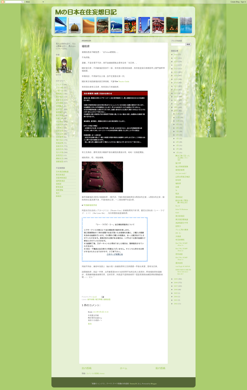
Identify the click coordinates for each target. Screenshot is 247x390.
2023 (176, 65)
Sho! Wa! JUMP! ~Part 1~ (181, 258)
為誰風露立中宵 (181, 223)
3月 (177, 145)
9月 (177, 124)
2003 (176, 300)
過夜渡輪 (59, 190)
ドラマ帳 (59, 87)
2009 (176, 279)
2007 (176, 286)
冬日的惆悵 (179, 240)
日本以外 (59, 124)
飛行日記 (59, 140)
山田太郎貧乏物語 (182, 177)
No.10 (177, 206)
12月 (178, 114)
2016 (176, 90)
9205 (177, 212)
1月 (177, 152)
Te (176, 190)
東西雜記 (59, 112)
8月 (177, 128)
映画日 (58, 196)
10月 (178, 121)
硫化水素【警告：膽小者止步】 (182, 201)
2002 (176, 303)
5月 (177, 138)
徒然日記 (59, 109)
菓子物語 (59, 97)
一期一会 (59, 90)
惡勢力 (178, 226)
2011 (176, 107)
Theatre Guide (123, 81)
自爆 (177, 187)
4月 (177, 142)
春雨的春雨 (179, 170)
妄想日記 (59, 155)
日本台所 (59, 134)
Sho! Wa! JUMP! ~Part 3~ (181, 244)
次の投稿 (86, 368)
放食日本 (59, 146)
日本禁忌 (59, 128)
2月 (177, 149)
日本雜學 (59, 137)
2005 (176, 293)
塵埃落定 (179, 197)
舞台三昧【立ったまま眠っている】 (182, 157)
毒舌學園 (99, 299)
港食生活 (59, 100)
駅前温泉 (59, 187)
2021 (176, 72)
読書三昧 (59, 118)
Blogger (153, 383)
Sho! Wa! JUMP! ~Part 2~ (181, 249)
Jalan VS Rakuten (181, 209)
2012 (176, 104)
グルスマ (59, 84)
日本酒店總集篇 (62, 171)
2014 (176, 97)
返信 (90, 324)
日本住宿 (59, 131)
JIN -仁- (178, 233)
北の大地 (59, 152)
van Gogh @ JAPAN (182, 266)
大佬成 (178, 236)
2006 (176, 289)
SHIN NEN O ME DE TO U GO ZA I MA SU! (183, 271)
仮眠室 (58, 184)
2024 (176, 61)
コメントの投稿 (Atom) (95, 373)
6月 (177, 135)
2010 (176, 111)
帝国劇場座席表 (90, 205)
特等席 (178, 180)
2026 (176, 54)
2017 (176, 86)
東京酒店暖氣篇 (181, 219)
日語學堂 (59, 121)
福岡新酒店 (60, 181)
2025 (176, 58)
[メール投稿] (102, 297)
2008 (176, 282)
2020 (176, 75)
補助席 (178, 183)
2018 (176, 82)
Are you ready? (180, 173)
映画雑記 (59, 94)
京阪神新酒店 (61, 178)
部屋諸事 (59, 143)
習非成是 (179, 254)
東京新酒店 (60, 175)
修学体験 (91, 299)
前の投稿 (160, 368)
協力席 (178, 163)
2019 (176, 79)
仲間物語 (59, 106)
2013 (176, 100)
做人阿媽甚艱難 (181, 166)
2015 (176, 93)
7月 (177, 131)
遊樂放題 (107, 299)
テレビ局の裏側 (181, 229)
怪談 (177, 193)
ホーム (123, 368)
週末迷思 (179, 263)
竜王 (58, 193)
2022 (176, 68)
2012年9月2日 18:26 (100, 312)
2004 (176, 296)
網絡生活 (59, 158)
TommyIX (133, 383)
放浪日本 (59, 149)
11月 (178, 117)
